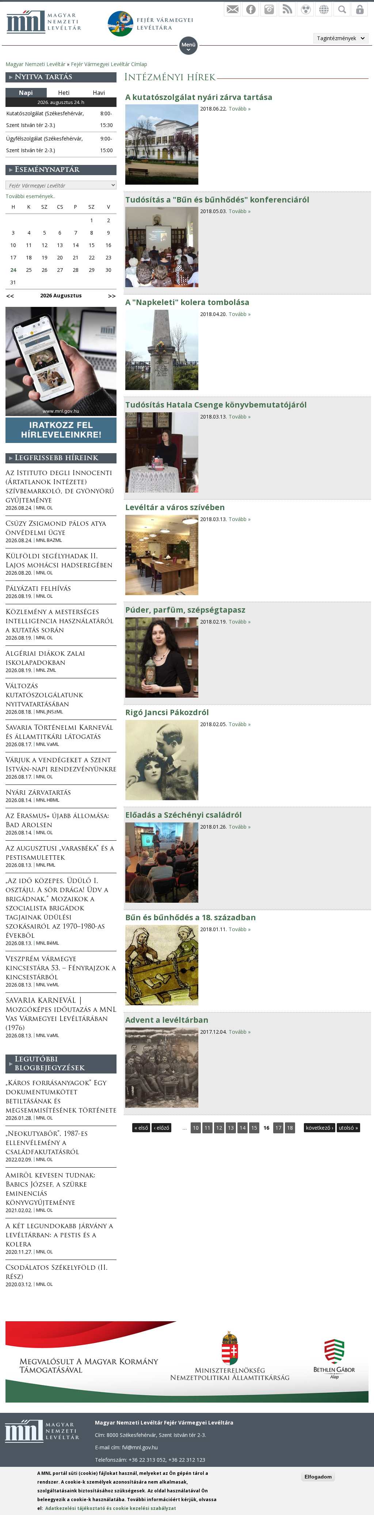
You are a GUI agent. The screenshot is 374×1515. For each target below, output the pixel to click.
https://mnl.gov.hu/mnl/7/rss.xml (287, 9)
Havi (99, 93)
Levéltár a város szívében (175, 507)
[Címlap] (43, 22)
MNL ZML (46, 670)
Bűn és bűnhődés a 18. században (190, 917)
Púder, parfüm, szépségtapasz (185, 610)
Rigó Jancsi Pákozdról (167, 712)
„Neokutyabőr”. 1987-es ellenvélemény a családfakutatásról (46, 1143)
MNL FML (45, 865)
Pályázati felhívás (38, 589)
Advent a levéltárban (167, 1020)
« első (141, 1127)
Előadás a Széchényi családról (183, 815)
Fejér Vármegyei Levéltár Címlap (109, 64)
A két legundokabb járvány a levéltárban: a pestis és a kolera (59, 1235)
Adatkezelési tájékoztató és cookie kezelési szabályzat (110, 1508)
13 (231, 1127)
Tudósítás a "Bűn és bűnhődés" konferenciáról (217, 199)
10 (196, 1127)
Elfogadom (318, 1477)
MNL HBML (47, 800)
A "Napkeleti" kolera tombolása (187, 302)
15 (254, 1127)
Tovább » (240, 108)
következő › (319, 1127)
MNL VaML (47, 744)
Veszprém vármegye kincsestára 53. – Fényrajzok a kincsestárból (60, 968)
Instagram (268, 9)
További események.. (30, 196)
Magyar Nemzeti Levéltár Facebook (250, 9)
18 (290, 1127)
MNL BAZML (49, 540)
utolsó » (348, 1127)
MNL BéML (47, 943)
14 (242, 1127)
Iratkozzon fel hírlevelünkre (232, 9)
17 (278, 1127)
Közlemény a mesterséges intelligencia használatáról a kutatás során (59, 621)
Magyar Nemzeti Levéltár (35, 64)
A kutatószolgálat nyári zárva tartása (198, 97)
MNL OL (44, 507)
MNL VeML (47, 984)
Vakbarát (305, 9)
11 (207, 1127)
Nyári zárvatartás (38, 793)
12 (219, 1127)
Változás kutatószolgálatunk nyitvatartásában (44, 695)
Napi (26, 93)
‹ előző (161, 1127)
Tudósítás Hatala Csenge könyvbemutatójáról (216, 405)
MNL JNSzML (49, 711)
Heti (63, 93)
